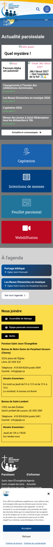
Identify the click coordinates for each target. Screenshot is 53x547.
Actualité (31, 484)
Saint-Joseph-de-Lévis (12, 484)
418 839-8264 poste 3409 (27, 367)
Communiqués (34, 487)
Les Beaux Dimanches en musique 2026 (26, 97)
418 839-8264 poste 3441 (27, 416)
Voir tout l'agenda (14, 295)
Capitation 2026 (12, 107)
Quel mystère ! (17, 53)
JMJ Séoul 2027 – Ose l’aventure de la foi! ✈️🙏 (39, 74)
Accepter (26, 528)
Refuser (26, 536)
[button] (48, 493)
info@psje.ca (18, 371)
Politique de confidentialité (35, 543)
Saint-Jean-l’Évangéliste (13, 480)
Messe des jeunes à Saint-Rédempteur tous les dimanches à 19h (26, 119)
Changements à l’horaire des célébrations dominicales (20, 86)
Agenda (30, 480)
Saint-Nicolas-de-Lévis (12, 487)
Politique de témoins (14, 543)
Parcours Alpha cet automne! (12, 69)
